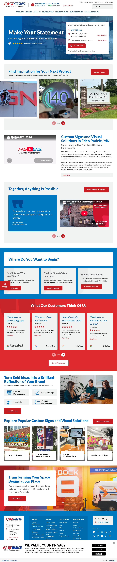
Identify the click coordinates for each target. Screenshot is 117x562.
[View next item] (63, 123)
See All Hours (102, 40)
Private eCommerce (37, 526)
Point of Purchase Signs (50, 535)
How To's (62, 530)
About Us (75, 522)
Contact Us (76, 533)
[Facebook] (98, 532)
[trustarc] (111, 560)
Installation (35, 532)
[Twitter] (102, 532)
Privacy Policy (5, 560)
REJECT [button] (98, 554)
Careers (90, 2)
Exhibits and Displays (51, 532)
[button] (114, 543)
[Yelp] (94, 536)
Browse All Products (102, 421)
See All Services (13, 411)
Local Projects (77, 530)
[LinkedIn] (106, 532)
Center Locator (109, 2)
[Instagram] (110, 532)
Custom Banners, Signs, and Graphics (51, 528)
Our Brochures (99, 2)
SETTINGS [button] (98, 545)
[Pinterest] (98, 536)
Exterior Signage (50, 522)
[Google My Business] (94, 532)
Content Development (35, 523)
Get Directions (101, 35)
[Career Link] (106, 536)
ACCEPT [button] (98, 549)
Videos (61, 533)
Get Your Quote (78, 45)
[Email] (110, 536)
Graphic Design (36, 529)
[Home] (15, 4)
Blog (61, 525)
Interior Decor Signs (51, 525)
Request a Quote (64, 536)
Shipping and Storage (38, 537)
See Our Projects (99, 72)
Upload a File (76, 536)
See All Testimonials (58, 363)
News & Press (82, 2)
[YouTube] (102, 536)
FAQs (61, 527)
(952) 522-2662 (40, 6)
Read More (10, 335)
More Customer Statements (96, 189)
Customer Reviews (78, 527)
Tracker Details (13, 560)
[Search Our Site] (94, 7)
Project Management (37, 535)
